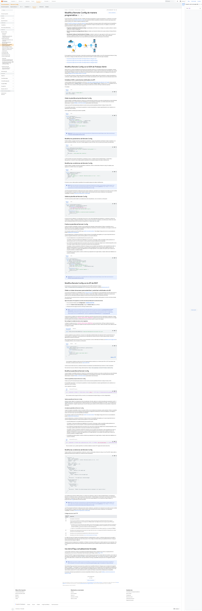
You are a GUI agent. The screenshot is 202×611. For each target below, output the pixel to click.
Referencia (42, 6)
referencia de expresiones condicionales (82, 193)
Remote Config (14, 4)
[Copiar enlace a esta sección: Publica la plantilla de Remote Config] (89, 224)
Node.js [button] (67, 89)
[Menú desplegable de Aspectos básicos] (18, 7)
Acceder (199, 1)
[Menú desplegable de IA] (22, 7)
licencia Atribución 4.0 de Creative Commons (95, 582)
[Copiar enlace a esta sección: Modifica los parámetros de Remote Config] (93, 138)
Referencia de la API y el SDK (20, 593)
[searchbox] (7, 10)
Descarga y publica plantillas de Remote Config (77, 134)
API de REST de (73, 23)
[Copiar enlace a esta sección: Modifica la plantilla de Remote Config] (90, 371)
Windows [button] (74, 328)
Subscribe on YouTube (74, 596)
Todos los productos (55, 604)
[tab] (67, 89)
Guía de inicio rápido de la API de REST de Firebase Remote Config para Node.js (82, 60)
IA (20, 6)
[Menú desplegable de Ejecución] (23, 1)
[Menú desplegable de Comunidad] (49, 1)
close (201, 4)
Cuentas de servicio (90, 302)
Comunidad (46, 1)
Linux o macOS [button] (68, 328)
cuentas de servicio (88, 292)
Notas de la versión (129, 596)
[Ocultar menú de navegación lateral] (13, 609)
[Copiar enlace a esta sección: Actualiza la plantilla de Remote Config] (85, 408)
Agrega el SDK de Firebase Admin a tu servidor (77, 73)
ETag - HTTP (100, 552)
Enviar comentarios (112, 12)
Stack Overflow (128, 593)
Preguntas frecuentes (129, 600)
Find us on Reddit (73, 593)
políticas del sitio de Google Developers (87, 583)
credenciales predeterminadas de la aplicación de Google (98, 82)
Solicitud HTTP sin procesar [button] (74, 389)
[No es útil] (116, 10)
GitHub (16, 598)
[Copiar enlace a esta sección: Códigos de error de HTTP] (79, 513)
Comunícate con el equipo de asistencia (133, 591)
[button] (6, 18)
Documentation (5, 4)
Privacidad (22, 608)
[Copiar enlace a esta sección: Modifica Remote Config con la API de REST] (99, 283)
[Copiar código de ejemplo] (116, 92)
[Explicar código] (113, 92)
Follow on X (73, 595)
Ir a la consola (193, 1)
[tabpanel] (91, 93)
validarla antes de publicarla (73, 232)
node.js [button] (67, 343)
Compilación (13, 1)
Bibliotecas (17, 596)
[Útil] (114, 10)
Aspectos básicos (13, 6)
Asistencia (54, 1)
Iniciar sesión (193, 309)
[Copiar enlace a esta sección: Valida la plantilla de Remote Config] (88, 196)
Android (28, 604)
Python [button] (71, 343)
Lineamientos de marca (130, 598)
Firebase (66, 9)
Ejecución (20, 1)
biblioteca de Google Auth (110, 339)
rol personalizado (106, 313)
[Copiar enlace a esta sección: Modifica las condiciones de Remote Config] (93, 163)
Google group (128, 595)
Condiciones (17, 608)
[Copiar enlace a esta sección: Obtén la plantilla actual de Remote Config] (93, 98)
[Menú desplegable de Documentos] (42, 1)
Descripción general (5, 6)
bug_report (197, 4)
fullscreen (199, 4)
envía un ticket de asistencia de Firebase (90, 535)
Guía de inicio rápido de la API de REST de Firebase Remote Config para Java (81, 58)
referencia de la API (105, 287)
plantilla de (79, 20)
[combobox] (170, 1)
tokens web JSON (85, 362)
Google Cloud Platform (45, 604)
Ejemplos (47, 6)
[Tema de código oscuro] (114, 92)
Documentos (38, 1)
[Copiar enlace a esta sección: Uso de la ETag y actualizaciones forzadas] (97, 549)
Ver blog (72, 591)
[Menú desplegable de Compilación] (16, 1)
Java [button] (71, 89)
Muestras (16, 595)
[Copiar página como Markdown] (82, 15)
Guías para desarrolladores (19, 591)
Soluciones (28, 1)
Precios (33, 1)
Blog (188, 1)
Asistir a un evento (74, 598)
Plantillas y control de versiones (80, 103)
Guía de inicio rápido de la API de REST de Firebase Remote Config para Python (82, 62)
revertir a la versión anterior (89, 231)
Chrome (33, 604)
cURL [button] (66, 389)
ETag (72, 499)
